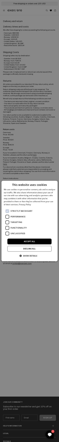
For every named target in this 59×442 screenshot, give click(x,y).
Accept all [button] (29, 241)
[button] (29, 256)
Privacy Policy (25, 204)
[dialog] (30, 221)
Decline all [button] (29, 248)
